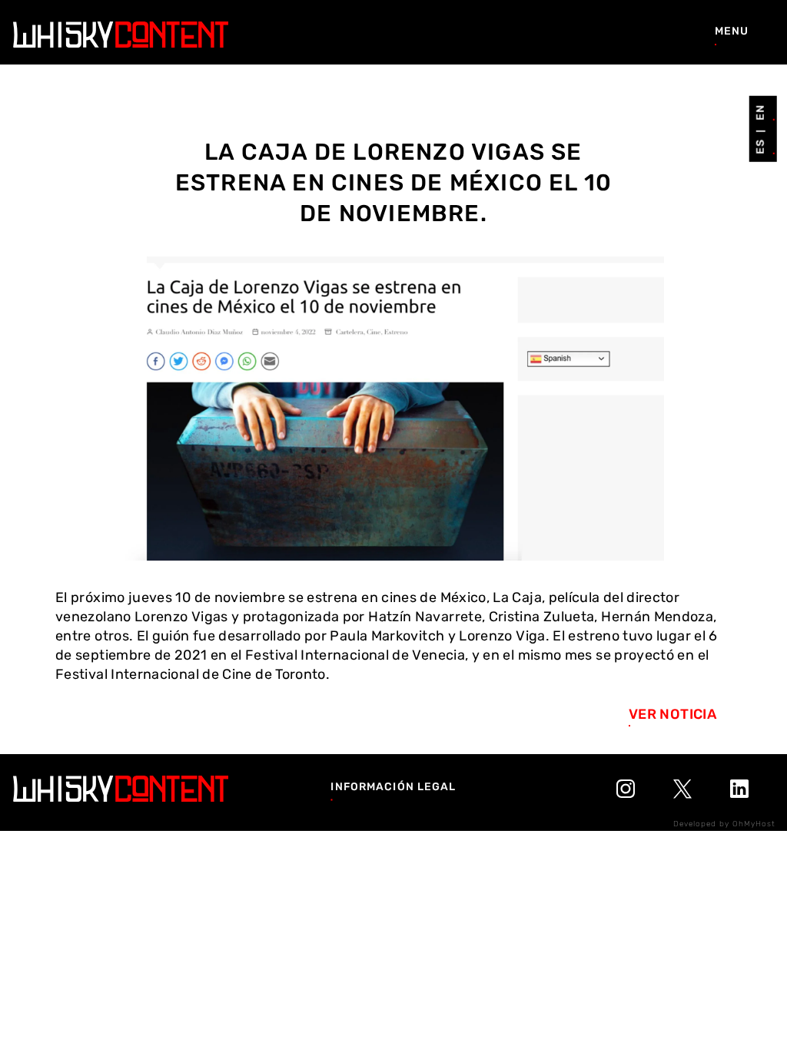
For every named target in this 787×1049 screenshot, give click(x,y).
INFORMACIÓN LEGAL (393, 786)
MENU (732, 31)
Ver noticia (672, 714)
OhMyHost (753, 824)
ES (759, 146)
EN (759, 112)
